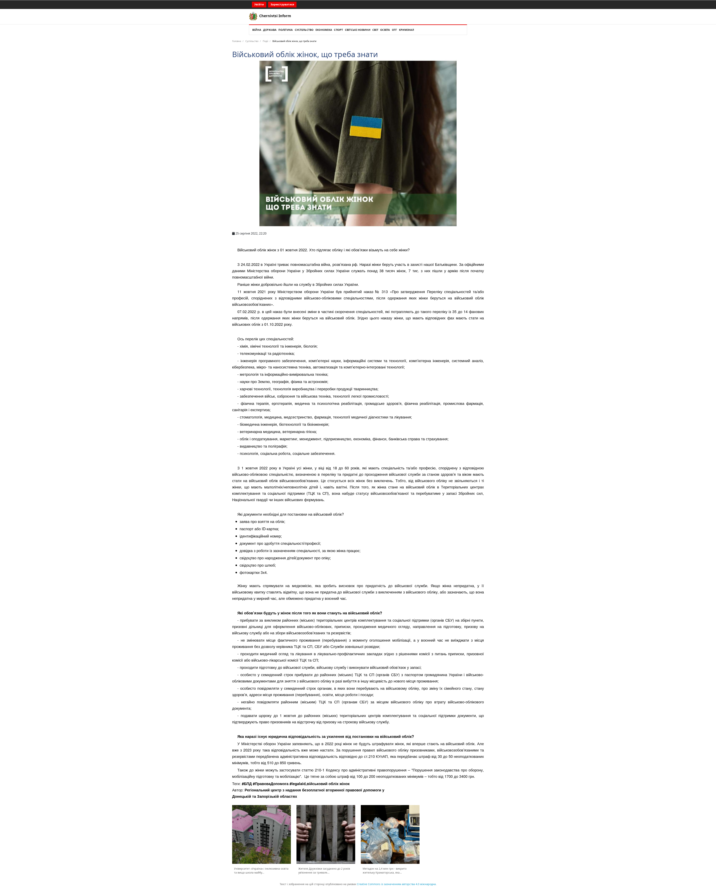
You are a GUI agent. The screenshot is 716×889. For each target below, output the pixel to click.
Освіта (385, 30)
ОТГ (394, 30)
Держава (270, 30)
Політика (285, 30)
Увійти (259, 4)
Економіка (323, 30)
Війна (256, 30)
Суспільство (304, 30)
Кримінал (406, 30)
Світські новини (357, 30)
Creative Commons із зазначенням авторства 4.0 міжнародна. (396, 884)
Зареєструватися (282, 4)
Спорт (338, 30)
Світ (375, 30)
